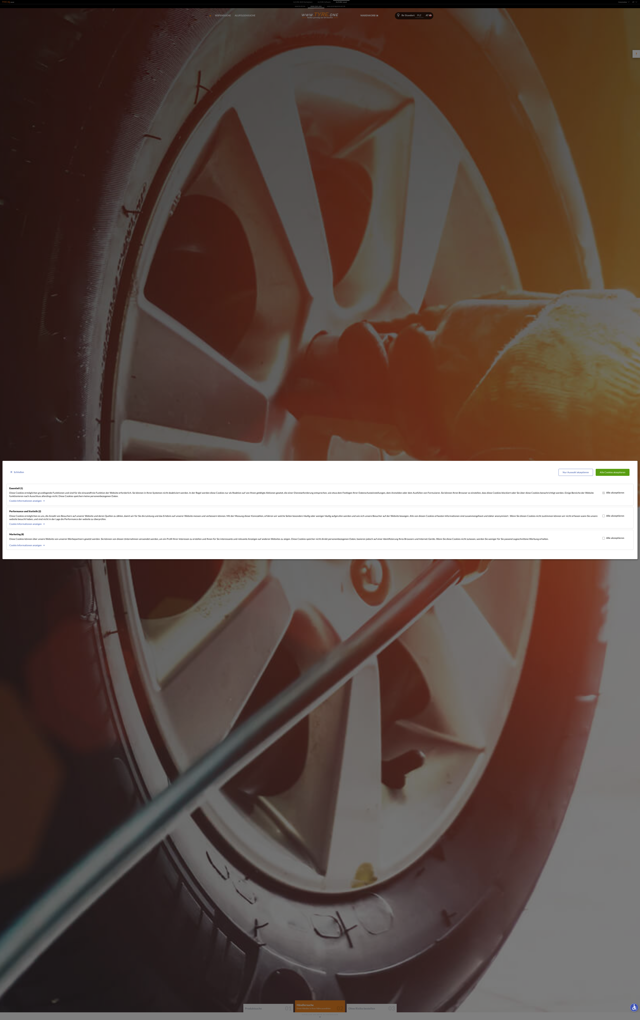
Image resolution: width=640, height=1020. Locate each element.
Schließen (19, 472)
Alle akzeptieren (615, 492)
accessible (634, 1007)
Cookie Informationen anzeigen (25, 500)
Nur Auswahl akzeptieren (576, 472)
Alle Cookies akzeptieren (612, 472)
